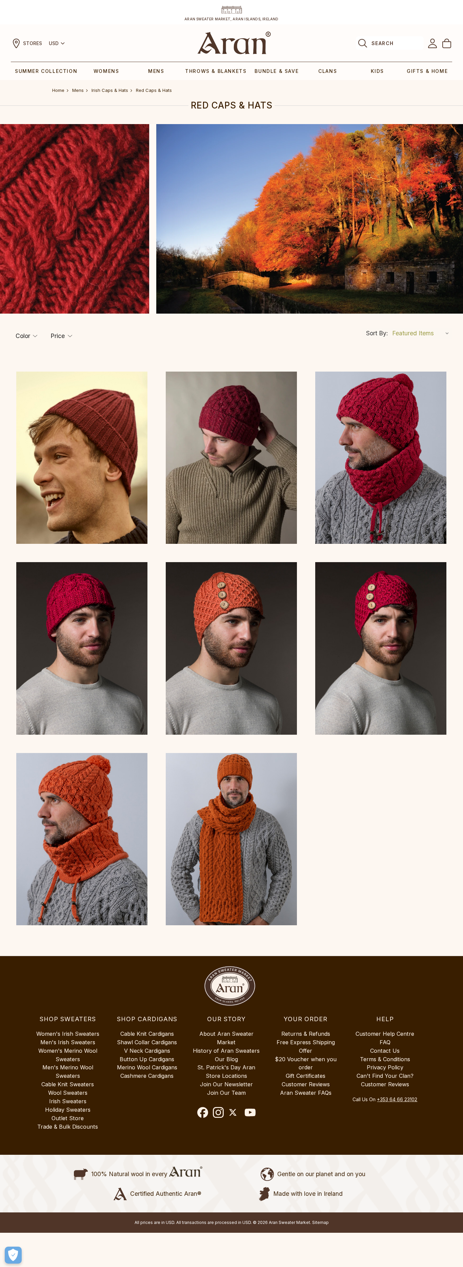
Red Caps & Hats (154, 90)
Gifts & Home (427, 71)
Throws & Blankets (215, 71)
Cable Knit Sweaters (67, 1084)
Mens (156, 71)
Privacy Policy (385, 1067)
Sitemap (320, 1222)
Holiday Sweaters (67, 1109)
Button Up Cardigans (147, 1059)
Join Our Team (226, 1092)
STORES (32, 43)
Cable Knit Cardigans (147, 1033)
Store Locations (226, 1075)
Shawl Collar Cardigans (147, 1042)
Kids (377, 71)
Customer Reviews (306, 1084)
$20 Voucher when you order (306, 1063)
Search (382, 43)
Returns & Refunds (305, 1033)
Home (58, 90)
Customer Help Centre (385, 1033)
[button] (26, 336)
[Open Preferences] (13, 1255)
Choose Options (81, 457)
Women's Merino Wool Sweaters (67, 1055)
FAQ (385, 1042)
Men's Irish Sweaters (67, 1042)
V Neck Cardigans (147, 1050)
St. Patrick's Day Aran (226, 1067)
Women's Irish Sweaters (67, 1033)
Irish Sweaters (67, 1101)
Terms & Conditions (385, 1059)
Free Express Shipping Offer (306, 1046)
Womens (106, 71)
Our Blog (226, 1059)
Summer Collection (46, 71)
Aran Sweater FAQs (305, 1092)
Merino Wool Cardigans (147, 1067)
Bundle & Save (277, 71)
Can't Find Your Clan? (385, 1075)
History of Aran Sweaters (226, 1050)
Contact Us (385, 1050)
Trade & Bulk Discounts (67, 1126)
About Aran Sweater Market (226, 1038)
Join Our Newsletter (226, 1084)
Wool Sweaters (67, 1092)
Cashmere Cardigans (147, 1075)
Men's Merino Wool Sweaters (67, 1071)
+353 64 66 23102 (397, 1099)
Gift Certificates (305, 1075)
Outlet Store (68, 1118)
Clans (327, 71)
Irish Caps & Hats (110, 90)
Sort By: (377, 333)
